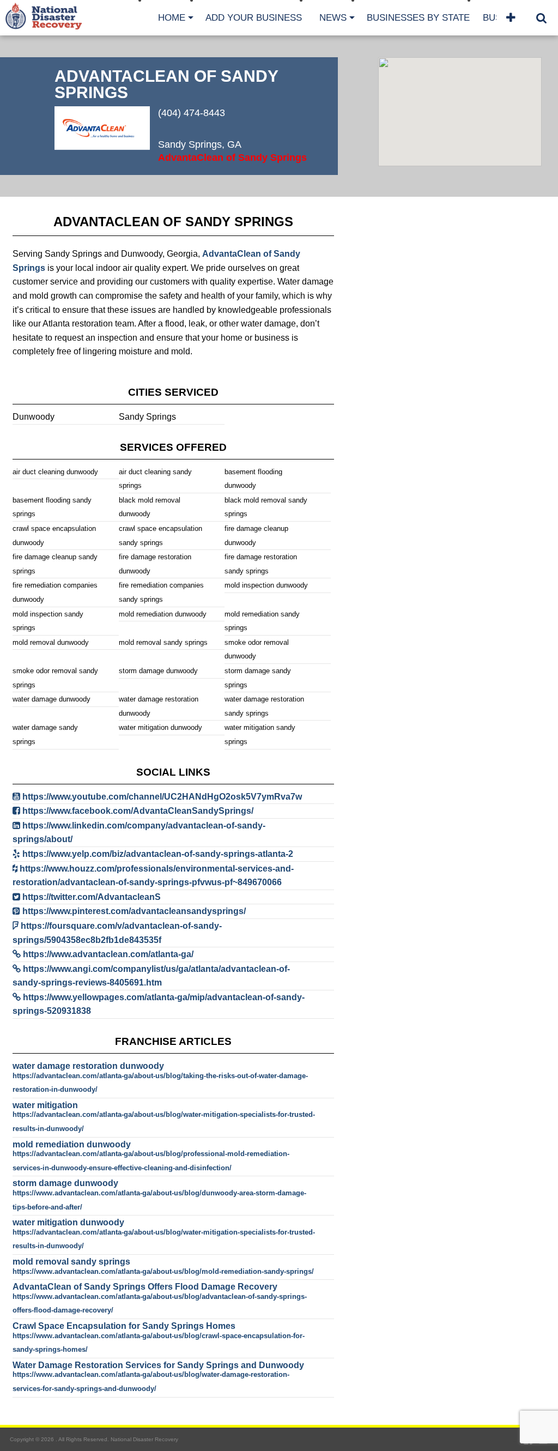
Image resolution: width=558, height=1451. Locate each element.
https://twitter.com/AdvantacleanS (91, 897)
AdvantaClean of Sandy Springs (232, 157)
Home (171, 18)
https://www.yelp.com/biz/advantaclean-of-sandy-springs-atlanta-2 (157, 853)
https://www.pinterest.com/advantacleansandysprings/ (134, 911)
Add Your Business (253, 18)
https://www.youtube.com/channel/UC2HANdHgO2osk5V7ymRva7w (162, 796)
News (333, 18)
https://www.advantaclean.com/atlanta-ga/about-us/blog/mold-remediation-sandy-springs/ (163, 1271)
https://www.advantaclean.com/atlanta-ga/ (108, 954)
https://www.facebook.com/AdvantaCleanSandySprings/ (137, 810)
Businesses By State (418, 18)
